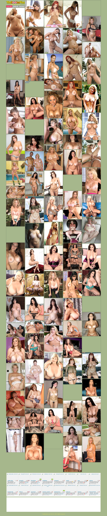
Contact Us (63, 514)
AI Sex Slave (9, 6)
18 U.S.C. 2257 (54, 514)
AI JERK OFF (15, 6)
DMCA (59, 514)
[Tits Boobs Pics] (15, 2)
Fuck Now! (21, 6)
